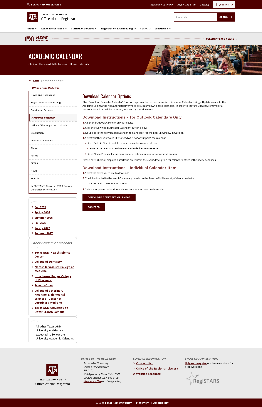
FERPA (144, 28)
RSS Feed (94, 207)
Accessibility (160, 402)
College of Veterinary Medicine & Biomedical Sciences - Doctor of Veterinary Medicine (50, 296)
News (34, 170)
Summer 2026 (44, 217)
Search (224, 17)
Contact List (144, 363)
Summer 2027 (44, 233)
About (30, 28)
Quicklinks (224, 4)
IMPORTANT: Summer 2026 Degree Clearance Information (51, 188)
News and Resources (43, 94)
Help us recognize (196, 363)
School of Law (44, 285)
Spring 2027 (42, 228)
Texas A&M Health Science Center (52, 254)
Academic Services (52, 28)
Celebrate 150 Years (220, 38)
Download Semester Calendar (109, 197)
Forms (34, 155)
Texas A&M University (46, 4)
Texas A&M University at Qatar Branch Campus (51, 310)
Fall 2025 (40, 207)
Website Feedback (148, 374)
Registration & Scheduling (117, 28)
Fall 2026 (40, 223)
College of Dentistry (48, 261)
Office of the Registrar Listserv (157, 368)
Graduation (161, 28)
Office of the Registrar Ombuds (49, 125)
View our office (92, 381)
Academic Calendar (161, 4)
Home (36, 80)
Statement (142, 402)
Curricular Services (82, 28)
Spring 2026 (42, 212)
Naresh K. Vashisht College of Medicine (54, 269)
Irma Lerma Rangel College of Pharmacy (53, 278)
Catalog (204, 4)
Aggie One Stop (186, 4)
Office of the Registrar (45, 87)
